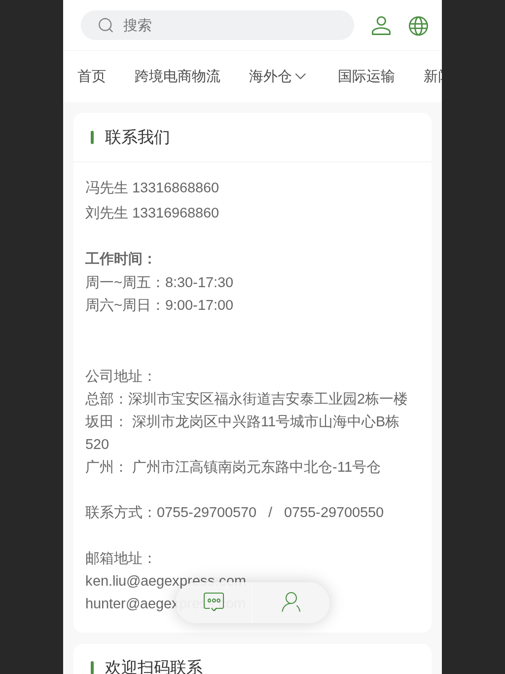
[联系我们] (214, 602)
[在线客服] (291, 602)
